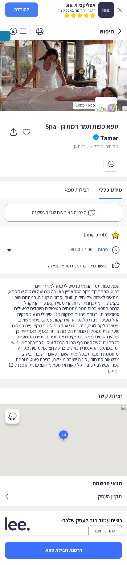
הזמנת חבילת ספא (63, 550)
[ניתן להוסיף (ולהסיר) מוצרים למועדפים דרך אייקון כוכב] (26, 131)
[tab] (110, 190)
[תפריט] (18, 31)
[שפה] (40, 31)
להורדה (21, 9)
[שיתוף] (13, 132)
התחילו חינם (105, 531)
